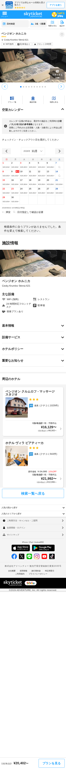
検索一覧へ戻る (33, 493)
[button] (6, 165)
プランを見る (51, 763)
